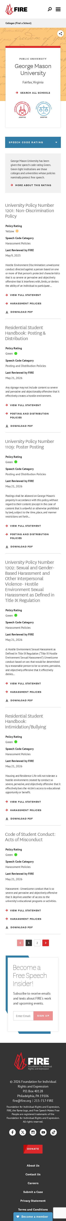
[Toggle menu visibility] (58, 9)
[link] (17, 9)
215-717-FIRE (44, 1101)
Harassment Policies (18, 243)
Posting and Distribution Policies (26, 366)
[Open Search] (50, 9)
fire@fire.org (22, 1101)
